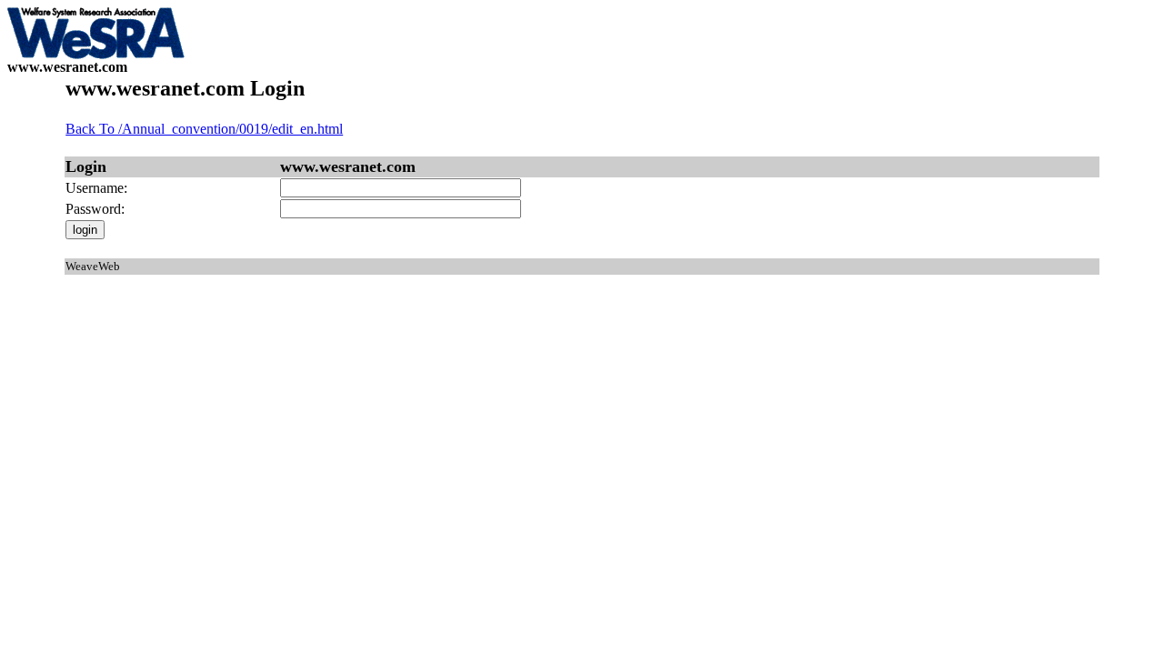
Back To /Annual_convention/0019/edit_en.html (204, 128)
